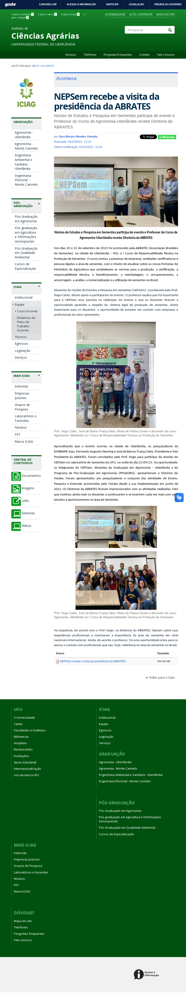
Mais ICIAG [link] (22, 375)
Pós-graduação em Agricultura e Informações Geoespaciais (26, 234)
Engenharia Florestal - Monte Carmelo (26, 180)
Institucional (23, 297)
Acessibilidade (115, 14)
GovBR (9, 3)
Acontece (48, 66)
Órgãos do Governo (167, 4)
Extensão (21, 386)
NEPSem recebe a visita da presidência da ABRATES (93, 661)
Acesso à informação (81, 4)
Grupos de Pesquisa (22, 406)
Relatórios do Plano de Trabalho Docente (26, 324)
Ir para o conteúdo (22, 14)
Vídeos (26, 525)
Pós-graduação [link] (23, 204)
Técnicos (21, 337)
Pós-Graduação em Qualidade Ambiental (26, 252)
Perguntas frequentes (29, 934)
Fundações (21, 756)
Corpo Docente (27, 311)
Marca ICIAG (24, 441)
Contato (144, 55)
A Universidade (24, 717)
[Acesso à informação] (147, 974)
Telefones (89, 55)
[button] (63, 192)
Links (25, 500)
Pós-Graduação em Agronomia (26, 218)
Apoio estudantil (25, 762)
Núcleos (21, 427)
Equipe (19, 304)
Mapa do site (166, 14)
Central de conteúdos (23, 461)
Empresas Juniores (22, 395)
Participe (112, 4)
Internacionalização (27, 769)
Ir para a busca (70, 14)
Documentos (31, 475)
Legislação (136, 4)
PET (18, 434)
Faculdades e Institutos (30, 730)
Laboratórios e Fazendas (26, 418)
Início (35, 66)
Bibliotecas (21, 737)
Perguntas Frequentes (118, 55)
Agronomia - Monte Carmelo (26, 146)
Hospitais (20, 743)
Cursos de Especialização (25, 266)
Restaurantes (23, 749)
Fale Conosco (166, 55)
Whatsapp (168, 137)
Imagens (28, 488)
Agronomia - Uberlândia (24, 134)
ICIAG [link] (18, 286)
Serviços (70, 55)
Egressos (21, 343)
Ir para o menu (47, 14)
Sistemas (28, 513)
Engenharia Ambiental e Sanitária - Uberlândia (23, 162)
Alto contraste (140, 14)
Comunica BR (47, 4)
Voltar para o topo (161, 677)
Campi (18, 724)
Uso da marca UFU (26, 775)
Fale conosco (23, 940)
